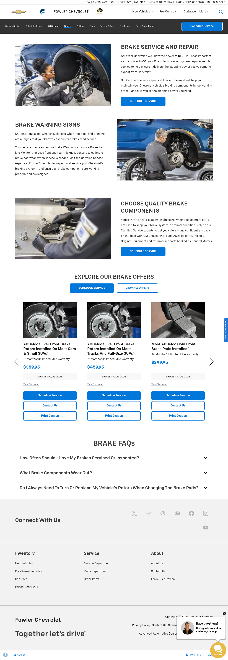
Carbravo (190, 11)
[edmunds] (177, 513)
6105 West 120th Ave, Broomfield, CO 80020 (176, 2)
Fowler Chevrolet (202, 617)
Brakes (67, 26)
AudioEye (206, 625)
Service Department (97, 563)
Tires (92, 26)
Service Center (12, 26)
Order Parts (91, 579)
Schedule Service (34, 26)
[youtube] (206, 527)
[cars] (149, 513)
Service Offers (107, 26)
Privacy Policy (141, 625)
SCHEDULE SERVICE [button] (143, 101)
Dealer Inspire (204, 633)
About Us (157, 563)
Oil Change (53, 26)
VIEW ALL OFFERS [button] (137, 288)
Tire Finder (125, 26)
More (203, 12)
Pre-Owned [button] (166, 12)
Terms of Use (189, 625)
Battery (80, 26)
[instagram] (206, 513)
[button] (221, 12)
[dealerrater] (163, 513)
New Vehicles (24, 563)
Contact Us (50, 405)
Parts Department (96, 571)
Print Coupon (50, 415)
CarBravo (21, 579)
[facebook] (191, 513)
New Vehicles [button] (141, 12)
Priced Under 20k (26, 587)
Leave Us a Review (163, 579)
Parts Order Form (145, 26)
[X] (134, 513)
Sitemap (173, 625)
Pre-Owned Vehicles (28, 571)
